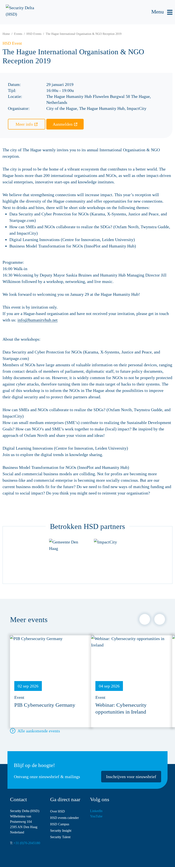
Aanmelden (63, 124)
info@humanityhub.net (38, 320)
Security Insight (60, 830)
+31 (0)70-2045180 (27, 843)
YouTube (96, 816)
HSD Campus (59, 824)
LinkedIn (96, 811)
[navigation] (161, 12)
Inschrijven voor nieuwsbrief (131, 776)
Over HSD (57, 811)
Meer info (24, 124)
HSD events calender (64, 818)
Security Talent (60, 837)
